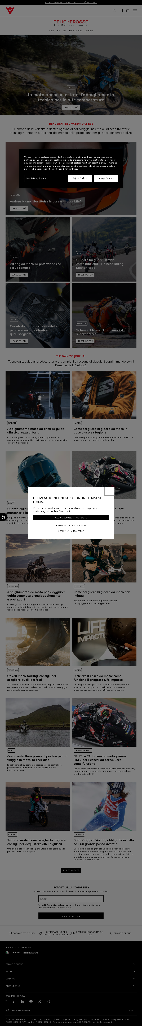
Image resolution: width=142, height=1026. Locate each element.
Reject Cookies (80, 178)
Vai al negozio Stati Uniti (71, 517)
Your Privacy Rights (36, 178)
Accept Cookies (106, 178)
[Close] (109, 491)
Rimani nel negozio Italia (71, 525)
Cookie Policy (55, 169)
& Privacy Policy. (70, 169)
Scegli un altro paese (71, 531)
